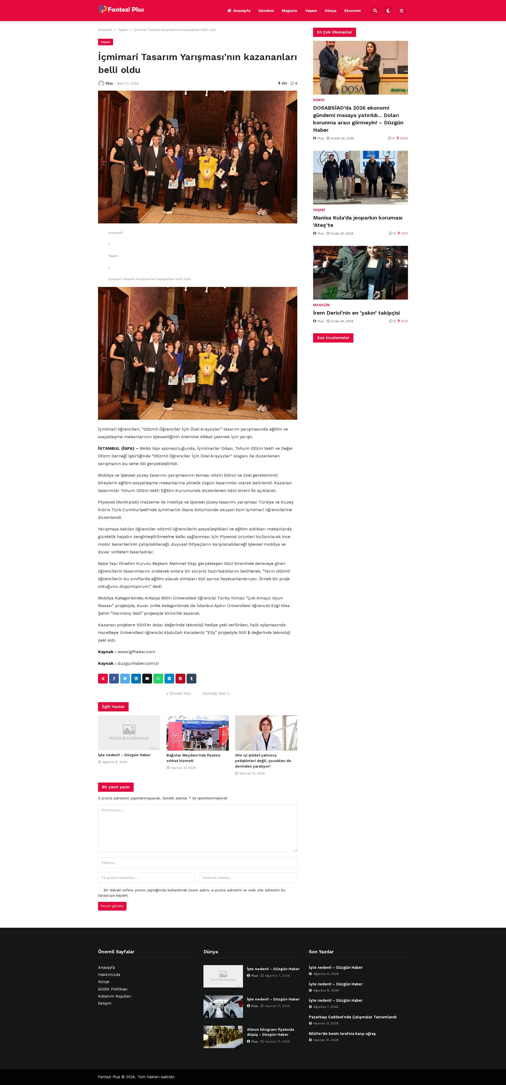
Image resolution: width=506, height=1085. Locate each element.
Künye (103, 982)
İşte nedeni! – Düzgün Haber (124, 755)
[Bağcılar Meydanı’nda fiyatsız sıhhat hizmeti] (198, 733)
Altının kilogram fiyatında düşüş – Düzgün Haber (270, 1032)
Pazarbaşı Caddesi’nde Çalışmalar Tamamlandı (353, 1017)
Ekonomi (352, 10)
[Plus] (101, 83)
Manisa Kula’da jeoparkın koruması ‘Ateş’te (357, 221)
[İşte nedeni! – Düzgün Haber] (129, 732)
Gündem (266, 10)
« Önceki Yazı (178, 693)
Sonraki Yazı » (216, 693)
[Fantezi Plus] (121, 9)
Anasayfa (241, 10)
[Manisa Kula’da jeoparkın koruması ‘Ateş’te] (360, 177)
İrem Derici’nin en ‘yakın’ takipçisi (356, 313)
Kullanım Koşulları (114, 996)
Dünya (330, 10)
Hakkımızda (109, 974)
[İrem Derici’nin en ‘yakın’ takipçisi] (360, 273)
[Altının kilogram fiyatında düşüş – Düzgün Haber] (223, 1037)
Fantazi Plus (109, 1077)
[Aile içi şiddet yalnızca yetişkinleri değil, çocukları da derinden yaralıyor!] (266, 733)
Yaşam (311, 10)
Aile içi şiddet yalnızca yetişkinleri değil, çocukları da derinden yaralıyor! (263, 760)
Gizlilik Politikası (113, 989)
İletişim (104, 1003)
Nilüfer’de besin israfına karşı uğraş (342, 1034)
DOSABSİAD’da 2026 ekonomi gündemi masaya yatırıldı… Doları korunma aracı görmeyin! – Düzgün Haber (358, 119)
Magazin (289, 10)
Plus (109, 83)
